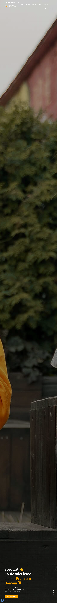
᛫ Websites (33, 4)
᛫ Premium (27, 4)
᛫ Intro (22, 4)
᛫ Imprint (46, 4)
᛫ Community (40, 4)
